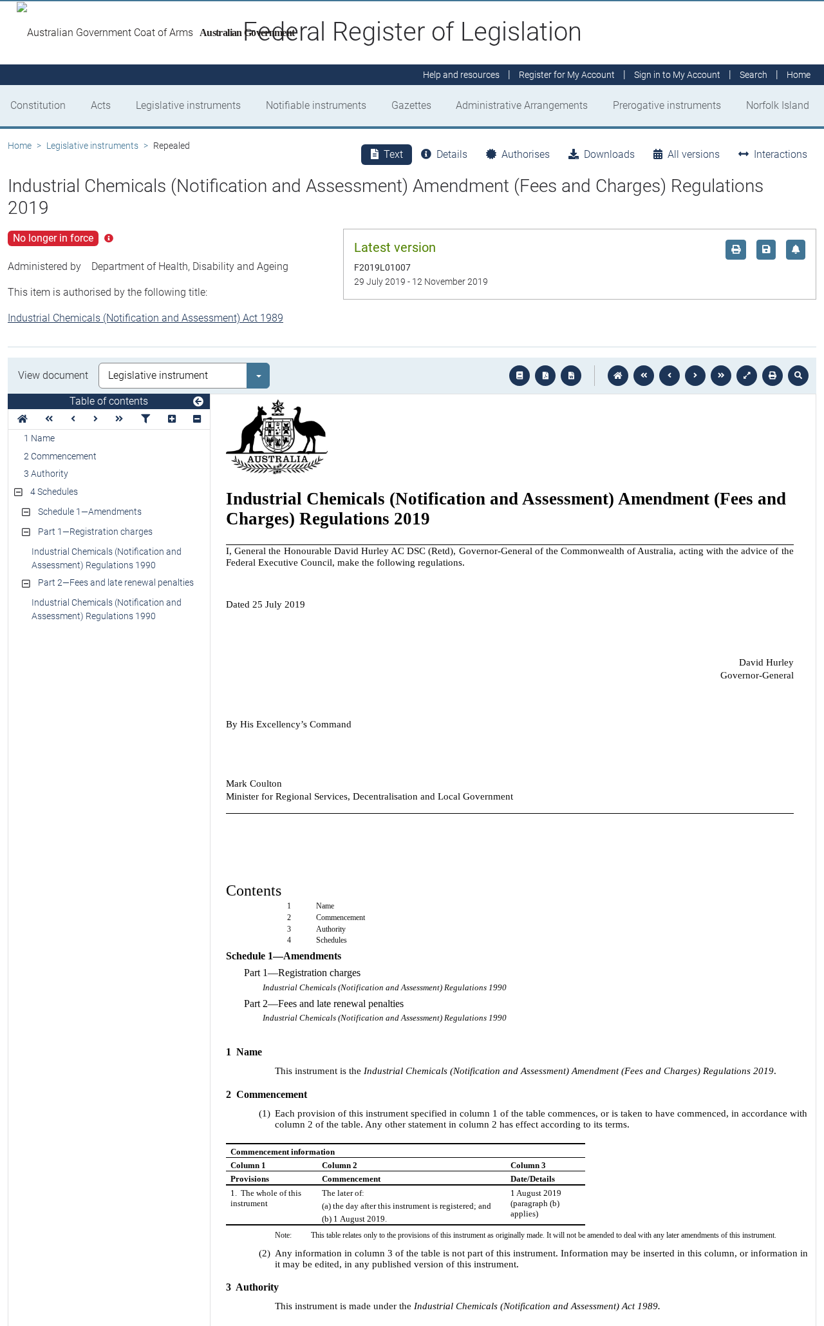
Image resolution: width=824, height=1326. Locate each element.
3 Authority (46, 473)
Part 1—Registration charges (95, 531)
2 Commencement (60, 456)
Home (20, 145)
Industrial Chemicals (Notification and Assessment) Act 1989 (145, 318)
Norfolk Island (777, 105)
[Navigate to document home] (618, 375)
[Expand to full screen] (746, 375)
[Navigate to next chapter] (721, 375)
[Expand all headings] (172, 419)
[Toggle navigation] (198, 402)
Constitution (38, 105)
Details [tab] (451, 154)
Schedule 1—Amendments (90, 511)
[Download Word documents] (571, 375)
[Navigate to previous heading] (73, 419)
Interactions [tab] (780, 154)
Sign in (677, 75)
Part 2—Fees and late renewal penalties (116, 582)
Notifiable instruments (316, 105)
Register (567, 75)
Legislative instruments (188, 105)
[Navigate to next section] (695, 375)
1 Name (39, 438)
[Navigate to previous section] (669, 375)
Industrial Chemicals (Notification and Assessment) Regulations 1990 (107, 558)
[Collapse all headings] (197, 419)
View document (53, 375)
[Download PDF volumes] (545, 375)
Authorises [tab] (525, 154)
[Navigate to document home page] (22, 419)
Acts (101, 105)
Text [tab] (393, 154)
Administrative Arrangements (522, 105)
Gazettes (411, 105)
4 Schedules (54, 491)
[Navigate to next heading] (96, 419)
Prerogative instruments (667, 105)
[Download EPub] (519, 375)
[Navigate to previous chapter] (643, 375)
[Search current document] (798, 375)
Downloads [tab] (609, 154)
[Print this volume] (772, 375)
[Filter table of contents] (145, 419)
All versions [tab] (694, 154)
